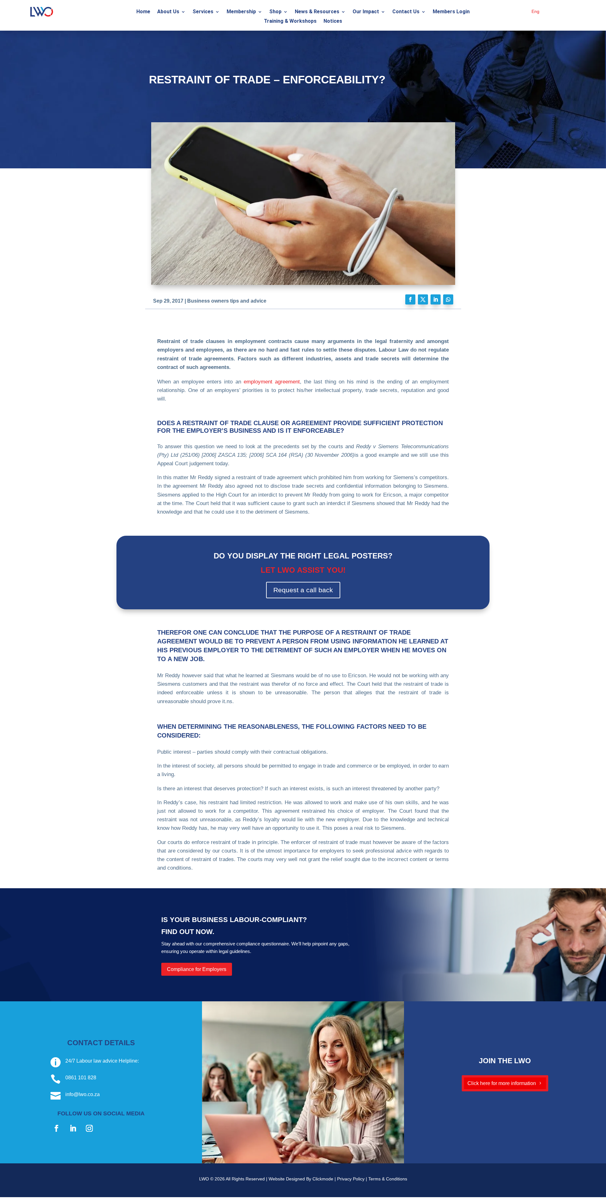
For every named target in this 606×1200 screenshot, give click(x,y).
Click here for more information (501, 1083)
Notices (333, 21)
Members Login (451, 12)
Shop (275, 12)
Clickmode (322, 1178)
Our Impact (366, 12)
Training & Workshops (290, 21)
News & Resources (317, 12)
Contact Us (405, 12)
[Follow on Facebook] (410, 299)
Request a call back (303, 590)
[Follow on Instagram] (89, 1128)
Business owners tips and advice (226, 301)
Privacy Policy (351, 1178)
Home (143, 12)
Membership (241, 12)
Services (203, 12)
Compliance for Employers (196, 969)
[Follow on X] (423, 299)
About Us (168, 12)
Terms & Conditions (387, 1178)
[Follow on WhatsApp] (448, 299)
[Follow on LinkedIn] (436, 299)
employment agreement (272, 382)
